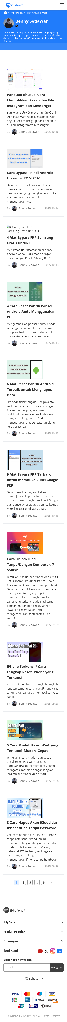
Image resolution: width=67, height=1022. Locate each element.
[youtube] (40, 951)
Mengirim (56, 967)
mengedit (16, 13)
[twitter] (46, 951)
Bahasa (34, 979)
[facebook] (59, 951)
